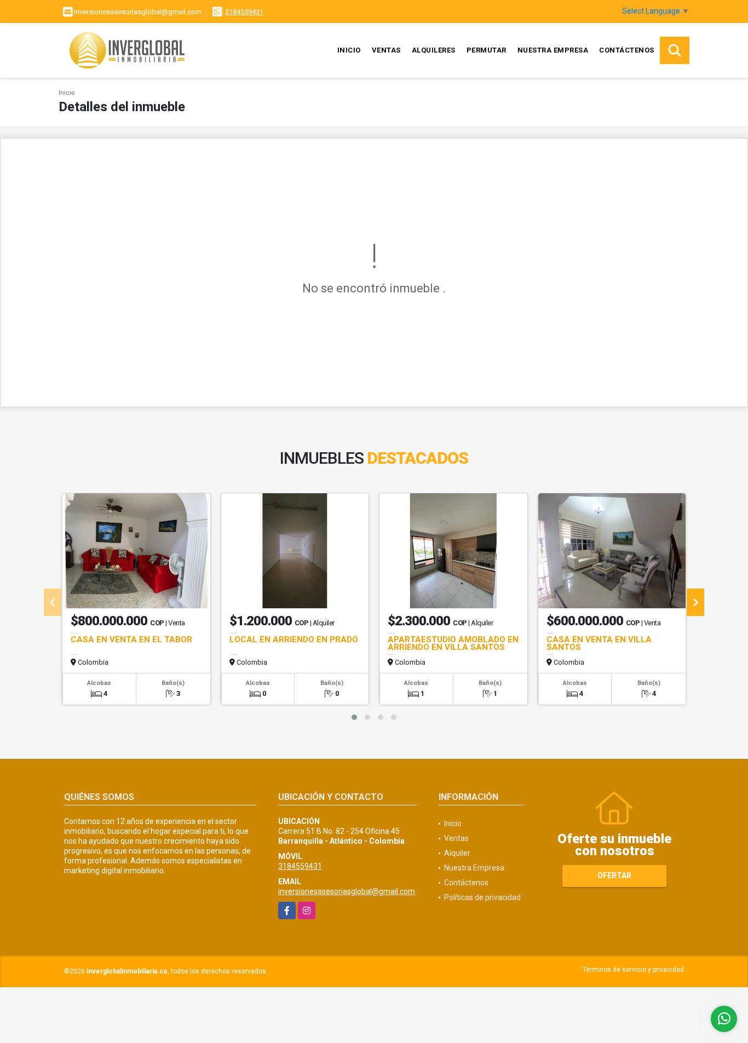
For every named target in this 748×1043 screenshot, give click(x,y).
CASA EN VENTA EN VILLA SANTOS (599, 643)
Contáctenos (626, 50)
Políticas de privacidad (482, 897)
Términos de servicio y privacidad (633, 969)
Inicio (349, 50)
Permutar (487, 50)
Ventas (386, 50)
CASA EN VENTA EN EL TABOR (131, 639)
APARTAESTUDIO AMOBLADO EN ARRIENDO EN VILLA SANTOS (453, 643)
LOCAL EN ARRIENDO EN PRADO (293, 639)
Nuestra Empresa (553, 50)
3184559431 (244, 12)
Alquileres (434, 50)
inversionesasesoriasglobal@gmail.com (346, 891)
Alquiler (457, 853)
